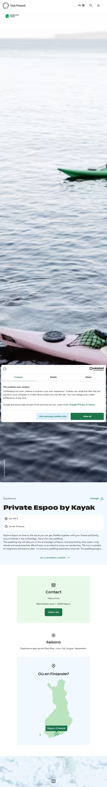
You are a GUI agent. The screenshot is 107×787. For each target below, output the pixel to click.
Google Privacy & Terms (82, 404)
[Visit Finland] (14, 5)
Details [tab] (53, 377)
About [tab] (88, 377)
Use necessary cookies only (52, 416)
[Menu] (98, 5)
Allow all (87, 416)
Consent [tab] (18, 377)
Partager (94, 498)
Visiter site (53, 612)
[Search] (91, 5)
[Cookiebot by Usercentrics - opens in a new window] (91, 369)
